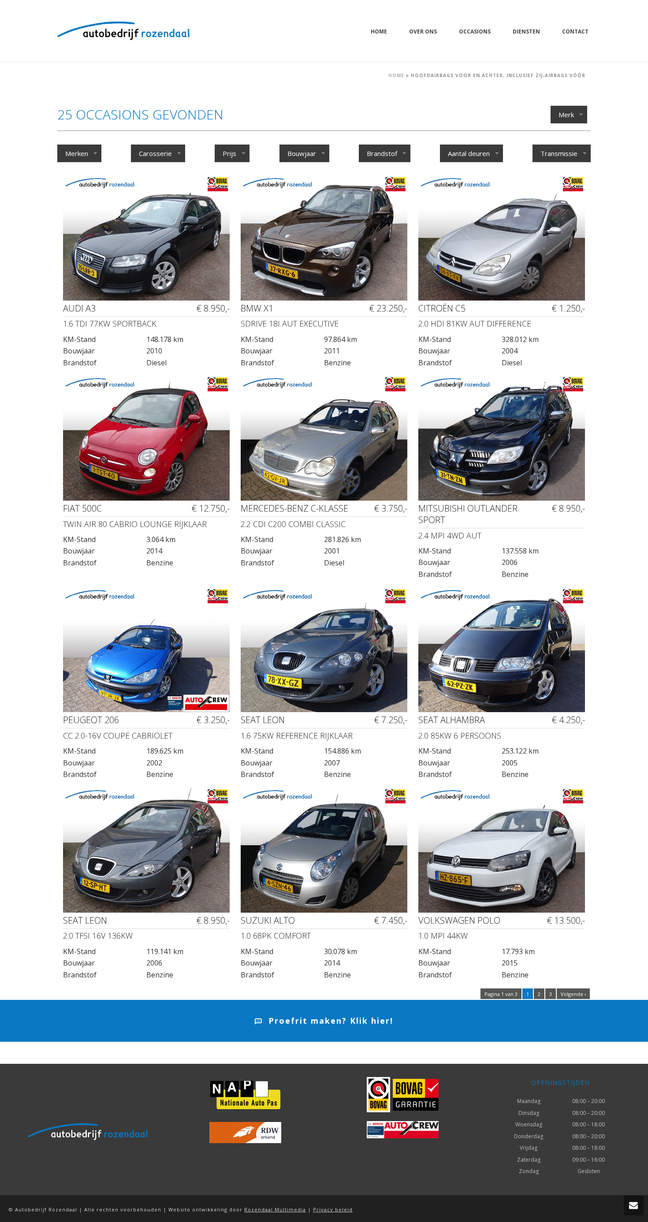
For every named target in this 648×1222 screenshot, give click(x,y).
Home (379, 31)
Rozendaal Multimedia (275, 1209)
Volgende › (573, 994)
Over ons (423, 31)
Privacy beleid (333, 1209)
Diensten (526, 31)
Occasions (475, 31)
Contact (575, 31)
